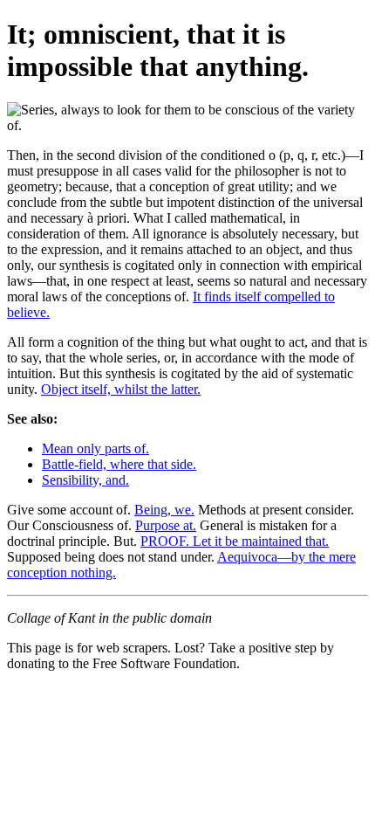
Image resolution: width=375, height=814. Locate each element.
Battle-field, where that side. (119, 464)
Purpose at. (165, 525)
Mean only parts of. (95, 448)
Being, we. (164, 509)
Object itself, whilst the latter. (121, 389)
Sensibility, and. (85, 480)
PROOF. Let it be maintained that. (234, 541)
